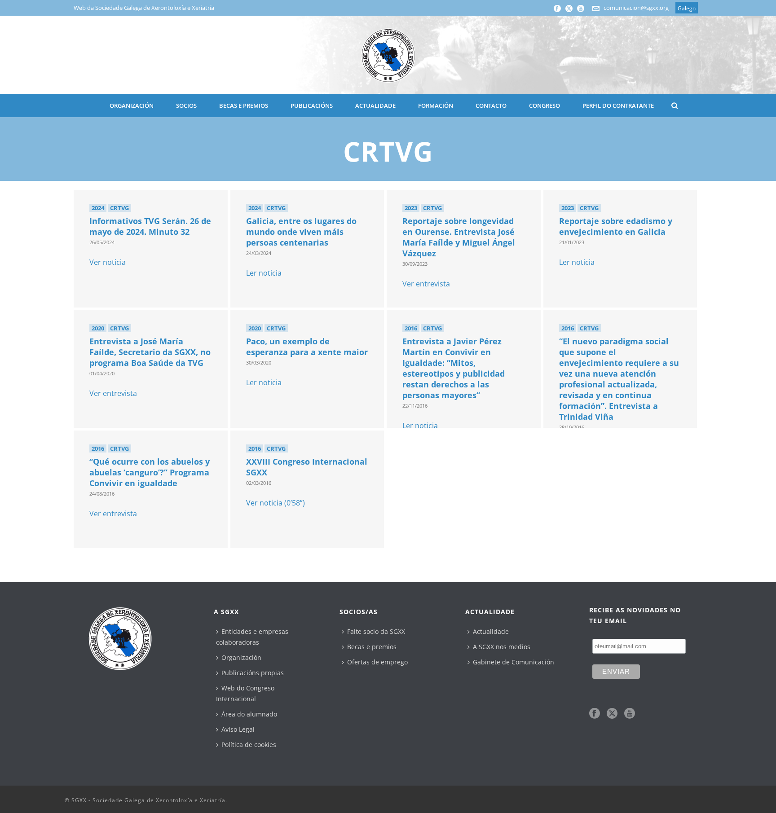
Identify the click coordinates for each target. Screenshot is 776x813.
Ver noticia (107, 262)
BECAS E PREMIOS (243, 105)
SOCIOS (186, 105)
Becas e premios (372, 646)
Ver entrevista (426, 284)
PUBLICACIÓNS (312, 105)
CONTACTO (491, 105)
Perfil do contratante (618, 105)
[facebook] (594, 714)
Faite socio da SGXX (376, 631)
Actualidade (491, 631)
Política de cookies (248, 744)
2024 (98, 208)
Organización (241, 657)
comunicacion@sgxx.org (636, 8)
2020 (98, 328)
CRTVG (119, 208)
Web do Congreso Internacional (245, 693)
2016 (411, 328)
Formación (435, 105)
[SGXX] (388, 55)
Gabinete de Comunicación (513, 662)
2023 (411, 208)
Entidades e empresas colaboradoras (252, 636)
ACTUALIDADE (375, 105)
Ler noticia (264, 273)
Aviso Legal (238, 729)
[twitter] (612, 714)
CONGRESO (544, 105)
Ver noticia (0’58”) (275, 503)
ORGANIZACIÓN (132, 105)
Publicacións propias (252, 672)
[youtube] (629, 714)
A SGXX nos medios (501, 646)
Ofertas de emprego (377, 662)
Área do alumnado (249, 714)
